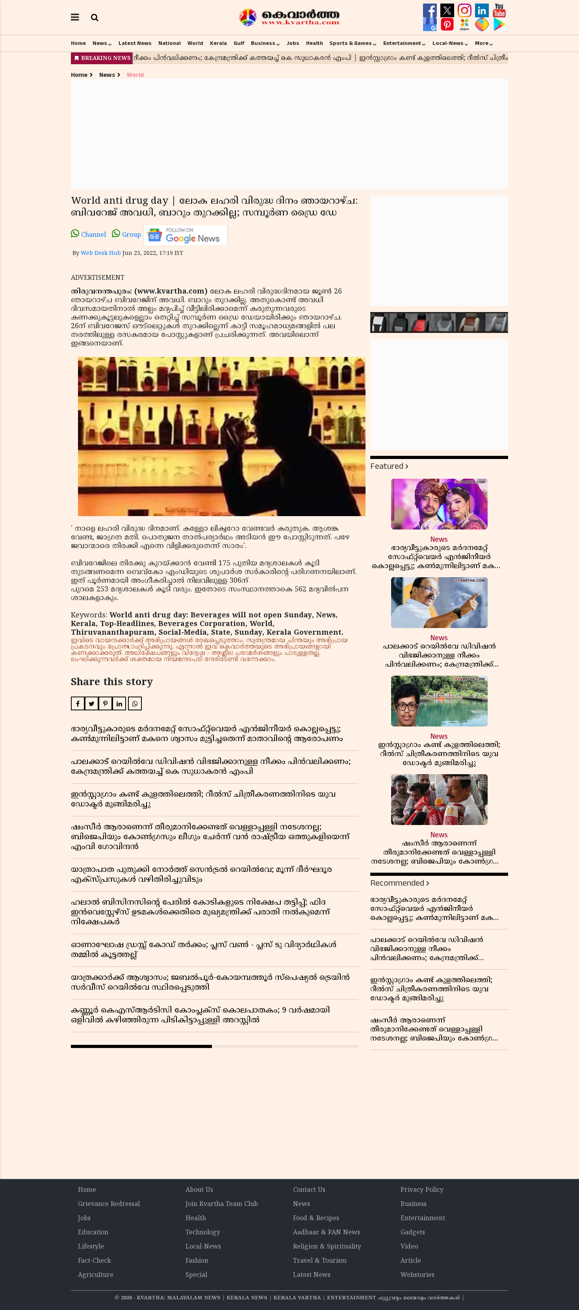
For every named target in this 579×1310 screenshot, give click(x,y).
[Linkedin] (483, 11)
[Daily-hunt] (465, 24)
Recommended (397, 883)
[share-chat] (483, 24)
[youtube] (499, 11)
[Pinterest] (448, 24)
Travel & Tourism (320, 1261)
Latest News (135, 43)
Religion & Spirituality (327, 1247)
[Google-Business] (431, 24)
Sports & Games (351, 43)
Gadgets (413, 1233)
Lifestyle (91, 1247)
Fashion (197, 1261)
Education (93, 1233)
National (169, 43)
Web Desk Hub (101, 253)
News (100, 43)
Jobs (293, 43)
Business (263, 43)
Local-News (448, 43)
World (195, 43)
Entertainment (402, 43)
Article (411, 1261)
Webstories (417, 1275)
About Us (199, 1190)
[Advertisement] (289, 134)
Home (78, 43)
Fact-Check (94, 1261)
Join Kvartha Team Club (222, 1204)
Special (196, 1275)
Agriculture (95, 1275)
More (481, 43)
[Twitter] (448, 11)
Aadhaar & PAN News (326, 1233)
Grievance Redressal (109, 1204)
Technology (203, 1233)
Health (314, 43)
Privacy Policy (422, 1190)
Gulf (239, 43)
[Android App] (499, 24)
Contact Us (309, 1190)
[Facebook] (431, 11)
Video (409, 1247)
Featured (386, 466)
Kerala (218, 43)
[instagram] (465, 11)
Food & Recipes (316, 1219)
